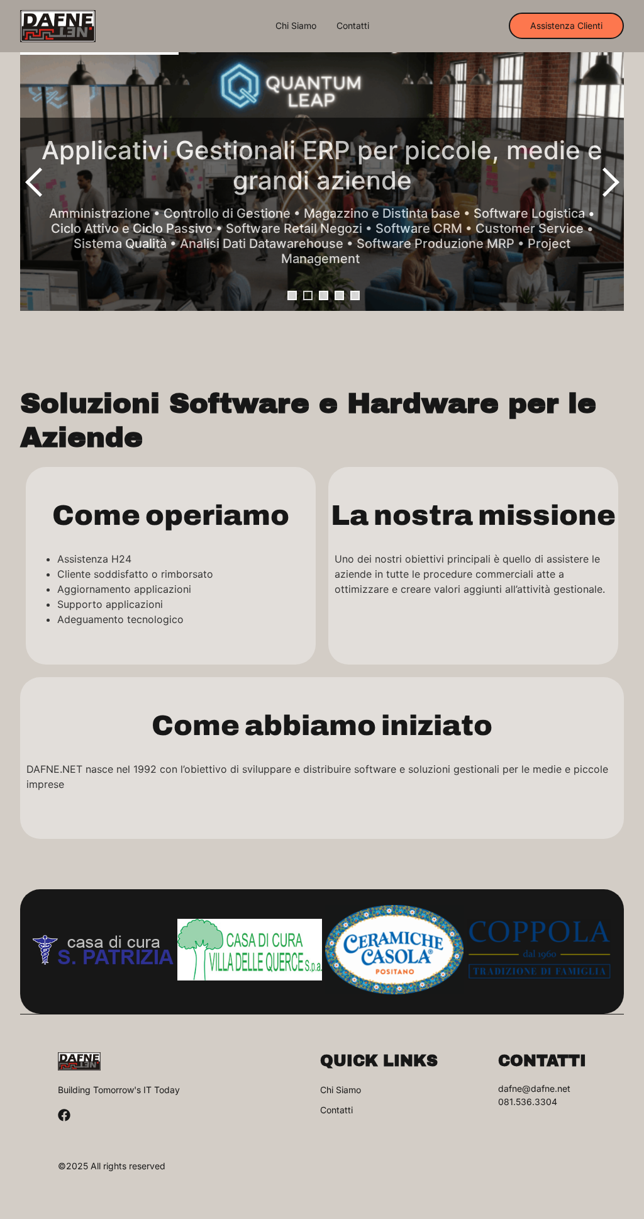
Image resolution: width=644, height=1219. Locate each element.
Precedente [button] (36, 181)
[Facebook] (64, 1115)
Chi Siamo (295, 25)
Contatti (352, 25)
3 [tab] (323, 295)
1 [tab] (292, 295)
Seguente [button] (608, 181)
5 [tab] (355, 295)
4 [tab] (339, 295)
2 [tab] (308, 295)
